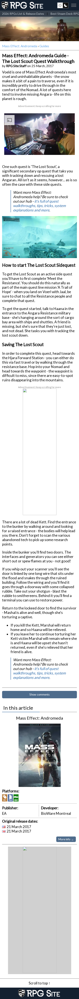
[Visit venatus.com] (68, 148)
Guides (44, 46)
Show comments (39, 694)
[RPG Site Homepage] (22, 5)
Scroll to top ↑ (39, 983)
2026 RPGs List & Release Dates (23, 13)
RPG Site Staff (16, 66)
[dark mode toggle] (62, 5)
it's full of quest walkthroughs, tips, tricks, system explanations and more (39, 205)
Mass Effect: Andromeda (19, 46)
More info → (66, 839)
